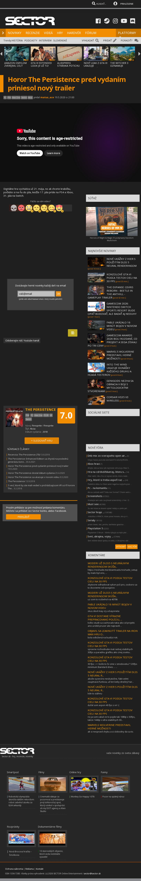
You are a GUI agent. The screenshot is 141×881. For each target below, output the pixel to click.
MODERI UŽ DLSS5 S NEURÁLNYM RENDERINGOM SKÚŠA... (108, 564)
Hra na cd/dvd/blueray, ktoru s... (106, 471)
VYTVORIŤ (121, 546)
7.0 (66, 415)
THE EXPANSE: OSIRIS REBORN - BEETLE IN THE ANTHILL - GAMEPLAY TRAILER (110, 292)
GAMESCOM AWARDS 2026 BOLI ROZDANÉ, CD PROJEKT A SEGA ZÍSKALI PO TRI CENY (112, 340)
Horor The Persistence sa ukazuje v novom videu (33, 477)
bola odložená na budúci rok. (103, 637)
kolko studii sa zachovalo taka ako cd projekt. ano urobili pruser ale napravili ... (111, 624)
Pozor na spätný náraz (113, 796)
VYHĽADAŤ (88, 40)
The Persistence (16, 481)
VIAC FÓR (132, 546)
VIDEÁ (48, 33)
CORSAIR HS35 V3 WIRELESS (117, 398)
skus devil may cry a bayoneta (103, 611)
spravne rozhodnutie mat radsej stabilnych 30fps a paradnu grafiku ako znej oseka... (110, 651)
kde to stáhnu (95, 693)
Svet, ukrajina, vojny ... (100, 536)
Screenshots (95, 496)
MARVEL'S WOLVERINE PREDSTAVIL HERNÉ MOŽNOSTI (120, 355)
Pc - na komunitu (97, 488)
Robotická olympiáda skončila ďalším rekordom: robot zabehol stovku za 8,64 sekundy (21, 801)
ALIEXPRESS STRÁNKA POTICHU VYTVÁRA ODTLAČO (68, 65)
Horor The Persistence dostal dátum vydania (31, 473)
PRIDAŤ (107, 40)
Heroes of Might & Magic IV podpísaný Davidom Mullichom (112, 239)
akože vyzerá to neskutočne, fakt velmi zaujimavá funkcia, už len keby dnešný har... (111, 680)
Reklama (29, 868)
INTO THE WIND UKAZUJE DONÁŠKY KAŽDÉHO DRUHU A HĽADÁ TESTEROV (109, 369)
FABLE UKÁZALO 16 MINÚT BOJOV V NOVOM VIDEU (122, 326)
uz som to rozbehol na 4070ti (103, 599)
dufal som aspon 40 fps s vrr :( (103, 705)
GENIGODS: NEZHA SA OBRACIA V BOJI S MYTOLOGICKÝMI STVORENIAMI (110, 386)
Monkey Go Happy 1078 (82, 796)
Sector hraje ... (96, 512)
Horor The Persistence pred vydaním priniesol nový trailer (38, 465)
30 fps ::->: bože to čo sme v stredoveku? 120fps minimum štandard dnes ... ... (112, 665)
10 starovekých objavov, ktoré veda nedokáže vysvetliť (51, 854)
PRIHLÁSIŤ (23, 516)
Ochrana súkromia (14, 868)
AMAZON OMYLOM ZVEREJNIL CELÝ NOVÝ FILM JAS (15, 65)
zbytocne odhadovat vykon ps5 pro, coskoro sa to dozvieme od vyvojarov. (112, 586)
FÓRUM (90, 33)
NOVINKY (14, 33)
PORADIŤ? (126, 40)
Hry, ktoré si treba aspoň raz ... (106, 480)
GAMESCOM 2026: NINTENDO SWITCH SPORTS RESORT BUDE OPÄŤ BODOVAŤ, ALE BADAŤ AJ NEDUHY (112, 308)
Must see (93, 504)
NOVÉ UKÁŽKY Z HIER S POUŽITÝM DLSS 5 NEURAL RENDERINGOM (122, 262)
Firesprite (37, 425)
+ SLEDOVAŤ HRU (41, 440)
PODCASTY (30, 40)
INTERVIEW (45, 40)
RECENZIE (33, 33)
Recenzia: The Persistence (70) (24, 454)
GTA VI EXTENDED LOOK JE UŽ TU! (41, 64)
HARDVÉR (74, 33)
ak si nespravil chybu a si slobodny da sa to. (111, 731)
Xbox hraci (94, 463)
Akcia (32, 428)
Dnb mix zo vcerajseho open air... (107, 455)
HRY (60, 33)
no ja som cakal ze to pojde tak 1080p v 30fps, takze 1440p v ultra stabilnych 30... (111, 718)
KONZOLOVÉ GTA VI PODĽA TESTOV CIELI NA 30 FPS (122, 278)
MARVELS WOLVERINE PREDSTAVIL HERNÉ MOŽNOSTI (109, 726)
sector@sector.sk (92, 873)
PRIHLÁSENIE (126, 3)
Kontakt (39, 868)
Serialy (91, 520)
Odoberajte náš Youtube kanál (22, 340)
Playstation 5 (95, 528)
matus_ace (47, 97)
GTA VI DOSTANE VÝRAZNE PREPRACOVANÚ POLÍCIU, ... (105, 617)
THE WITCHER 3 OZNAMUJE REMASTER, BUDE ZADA (120, 67)
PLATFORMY (127, 33)
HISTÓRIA (17, 40)
